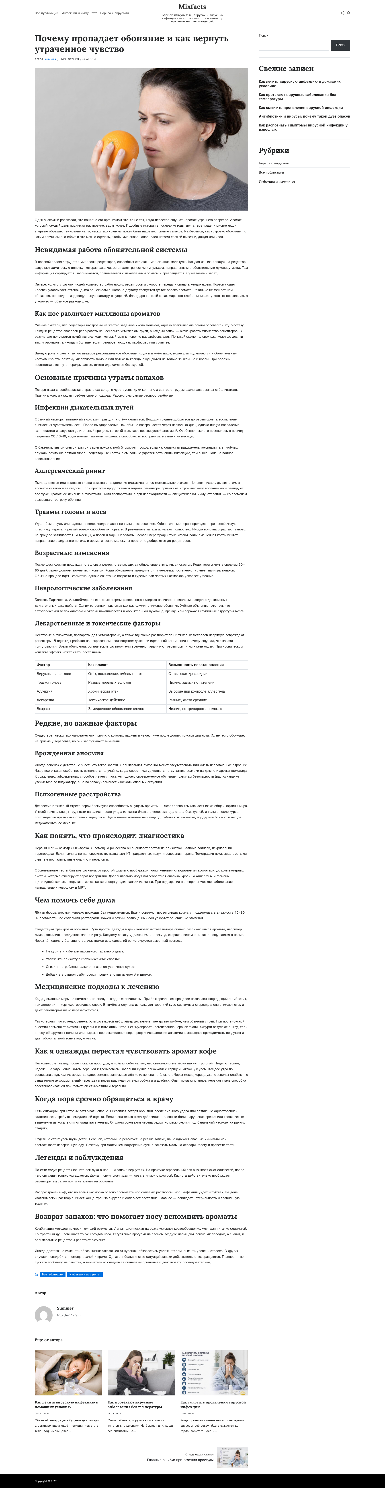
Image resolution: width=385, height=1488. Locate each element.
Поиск (263, 35)
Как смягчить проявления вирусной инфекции (301, 108)
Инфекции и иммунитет (79, 13)
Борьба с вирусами (114, 13)
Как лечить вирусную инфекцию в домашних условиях (66, 1404)
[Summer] (44, 1315)
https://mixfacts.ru (68, 1315)
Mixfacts (192, 6)
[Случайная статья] (342, 13)
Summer (50, 59)
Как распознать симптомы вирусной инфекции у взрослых (303, 127)
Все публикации (46, 13)
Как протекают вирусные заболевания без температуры (135, 1404)
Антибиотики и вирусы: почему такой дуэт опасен (304, 116)
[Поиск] (348, 12)
